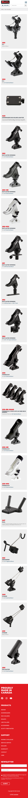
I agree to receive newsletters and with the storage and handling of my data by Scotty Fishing (14, 775)
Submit (5, 783)
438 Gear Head (7, 303)
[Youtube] (11, 698)
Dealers (6, 5)
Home (2, 9)
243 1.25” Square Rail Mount (10, 339)
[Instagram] (6, 698)
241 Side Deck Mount (8, 82)
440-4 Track (15, 303)
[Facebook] (2, 698)
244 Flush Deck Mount (9, 266)
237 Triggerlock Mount (9, 561)
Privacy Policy (8, 779)
